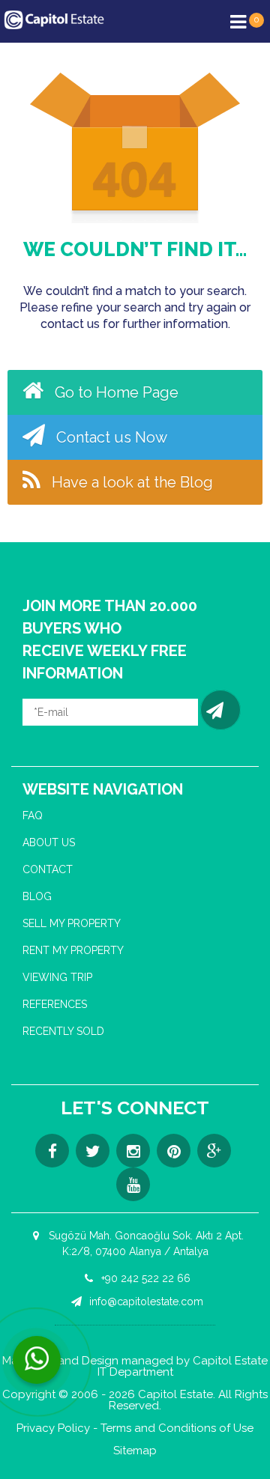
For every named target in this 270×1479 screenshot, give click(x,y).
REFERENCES (54, 1004)
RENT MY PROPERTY (73, 950)
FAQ (32, 816)
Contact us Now (109, 437)
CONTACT (47, 869)
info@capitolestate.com (144, 1302)
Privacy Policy (53, 1428)
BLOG (37, 896)
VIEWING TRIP (57, 977)
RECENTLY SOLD (63, 1031)
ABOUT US (48, 842)
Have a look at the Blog (130, 482)
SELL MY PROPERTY (71, 923)
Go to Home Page (114, 392)
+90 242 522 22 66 (144, 1278)
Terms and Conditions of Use (177, 1428)
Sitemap (135, 1451)
